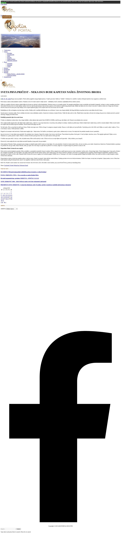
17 (3, 197)
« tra (2, 202)
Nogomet (9, 63)
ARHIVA (3, 208)
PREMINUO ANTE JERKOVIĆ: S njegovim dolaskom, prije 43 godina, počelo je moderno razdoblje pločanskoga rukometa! (36, 185)
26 (6, 199)
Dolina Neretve (11, 59)
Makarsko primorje (12, 60)
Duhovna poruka (11, 75)
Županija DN (10, 54)
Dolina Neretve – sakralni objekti (15, 74)
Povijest (6, 71)
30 (1, 200)
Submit (18, 529)
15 (11, 195)
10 (3, 195)
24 (3, 199)
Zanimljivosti (7, 77)
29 (11, 199)
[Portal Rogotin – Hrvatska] (18, 33)
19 (6, 197)
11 (4, 195)
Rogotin (9, 57)
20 (8, 197)
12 (6, 195)
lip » (5, 202)
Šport (5, 62)
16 (1, 197)
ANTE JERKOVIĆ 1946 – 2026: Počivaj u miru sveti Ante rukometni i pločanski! (23, 181)
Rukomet (9, 65)
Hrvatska (9, 53)
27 (8, 199)
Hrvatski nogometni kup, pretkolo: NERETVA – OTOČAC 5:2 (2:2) (20, 178)
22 (11, 197)
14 (9, 195)
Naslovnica (7, 50)
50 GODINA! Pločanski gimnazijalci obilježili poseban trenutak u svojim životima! (23, 172)
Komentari (7, 69)
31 (3, 200)
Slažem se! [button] (3, 3)
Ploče (8, 56)
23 (1, 199)
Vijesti (5, 51)
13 (8, 195)
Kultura (6, 68)
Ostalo (9, 66)
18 (5, 197)
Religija (6, 72)
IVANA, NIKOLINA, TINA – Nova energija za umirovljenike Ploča (20, 175)
